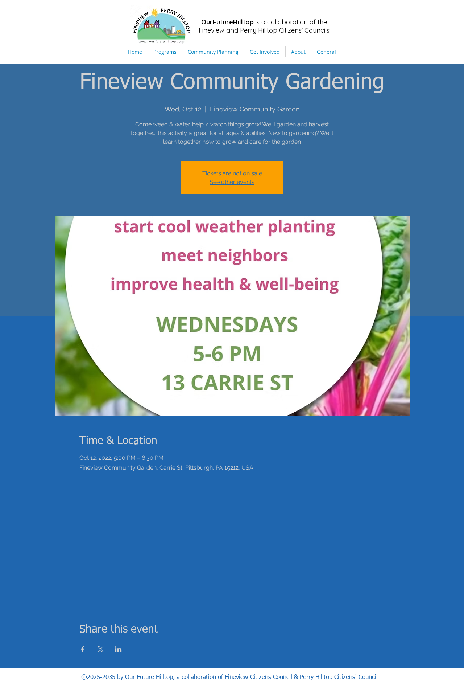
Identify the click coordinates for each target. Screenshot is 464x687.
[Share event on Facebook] (82, 649)
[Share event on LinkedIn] (118, 649)
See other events (232, 182)
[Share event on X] (100, 649)
